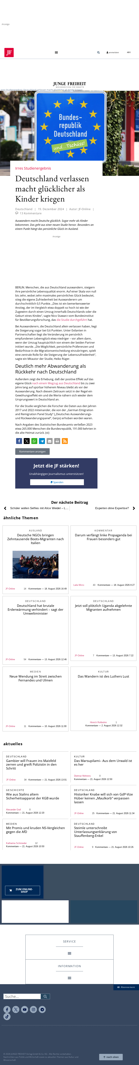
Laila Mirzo (78, 585)
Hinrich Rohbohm (98, 722)
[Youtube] (24, 1009)
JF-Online (10, 588)
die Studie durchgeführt (72, 320)
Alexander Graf (13, 809)
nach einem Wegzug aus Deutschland (56, 383)
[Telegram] (42, 1009)
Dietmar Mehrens (82, 776)
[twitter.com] (15, 1009)
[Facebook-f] (7, 1009)
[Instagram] (33, 1009)
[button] (56, 52)
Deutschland (24, 209)
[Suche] (45, 996)
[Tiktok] (7, 1016)
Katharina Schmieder (16, 843)
